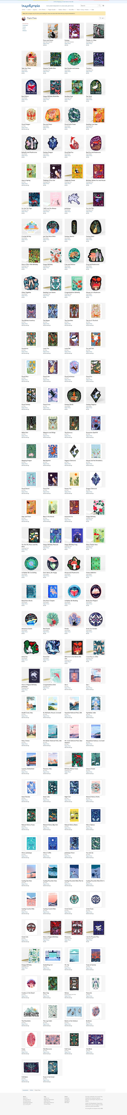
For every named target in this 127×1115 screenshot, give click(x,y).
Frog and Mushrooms (92, 264)
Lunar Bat (67, 348)
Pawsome (68, 937)
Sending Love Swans (49, 292)
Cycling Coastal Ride (49, 909)
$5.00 (87, 45)
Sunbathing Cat (48, 965)
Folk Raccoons (47, 1049)
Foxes (23, 1049)
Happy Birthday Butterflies (51, 96)
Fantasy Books (69, 404)
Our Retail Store (27, 1101)
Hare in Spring (26, 180)
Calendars (25, 25)
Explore (35, 9)
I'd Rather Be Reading (71, 600)
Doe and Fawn (47, 124)
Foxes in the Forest (48, 1077)
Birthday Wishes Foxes (71, 769)
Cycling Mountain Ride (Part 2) (74, 881)
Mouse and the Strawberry (94, 460)
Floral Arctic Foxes (70, 124)
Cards (24, 27)
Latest (29, 9)
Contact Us (46, 1098)
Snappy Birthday (27, 965)
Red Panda (46, 628)
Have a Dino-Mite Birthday (30, 264)
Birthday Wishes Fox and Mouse (95, 180)
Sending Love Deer (92, 124)
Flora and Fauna (48, 40)
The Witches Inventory (28, 320)
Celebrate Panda (70, 180)
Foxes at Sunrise (91, 965)
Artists (23, 9)
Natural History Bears (71, 825)
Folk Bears (25, 1077)
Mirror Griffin (47, 853)
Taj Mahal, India (91, 713)
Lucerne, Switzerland (28, 769)
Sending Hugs (69, 96)
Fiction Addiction (91, 572)
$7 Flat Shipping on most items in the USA (63, 1)
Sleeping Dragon (27, 460)
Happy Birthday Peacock (50, 544)
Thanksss (89, 68)
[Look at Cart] (103, 5)
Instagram (67, 1099)
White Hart (25, 432)
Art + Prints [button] (42, 9)
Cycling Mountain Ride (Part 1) (95, 881)
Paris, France (25, 741)
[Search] (99, 5)
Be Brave (89, 1021)
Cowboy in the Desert (28, 993)
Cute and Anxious (70, 264)
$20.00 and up (25, 129)
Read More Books (27, 600)
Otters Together (26, 292)
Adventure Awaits (27, 628)
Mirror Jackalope (27, 853)
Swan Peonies (26, 797)
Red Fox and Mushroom (93, 152)
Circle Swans (68, 909)
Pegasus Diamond (70, 460)
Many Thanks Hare (92, 544)
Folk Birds (89, 1049)
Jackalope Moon (70, 853)
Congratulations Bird (49, 685)
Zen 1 (87, 685)
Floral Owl (46, 488)
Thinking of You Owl (49, 180)
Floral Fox (89, 376)
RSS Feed (67, 1102)
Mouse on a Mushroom (93, 292)
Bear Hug (46, 993)
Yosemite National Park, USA (73, 713)
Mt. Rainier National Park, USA (52, 741)
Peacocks (89, 993)
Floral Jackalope (69, 376)
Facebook (67, 1098)
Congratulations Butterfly (72, 292)
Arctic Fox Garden (91, 628)
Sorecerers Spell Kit (92, 432)
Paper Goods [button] (52, 9)
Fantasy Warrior (69, 236)
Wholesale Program (27, 1102)
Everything (25, 23)
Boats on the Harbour (71, 1021)
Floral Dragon (26, 124)
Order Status (47, 1101)
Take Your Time (26, 68)
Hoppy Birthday (48, 264)
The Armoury (68, 432)
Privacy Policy (47, 1104)
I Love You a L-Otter (92, 657)
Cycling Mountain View (50, 881)
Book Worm (25, 96)
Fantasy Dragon (48, 152)
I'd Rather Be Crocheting (29, 572)
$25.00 (45, 45)
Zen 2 (66, 685)
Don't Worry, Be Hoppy (50, 572)
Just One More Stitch (49, 236)
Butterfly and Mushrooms (29, 152)
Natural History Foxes (28, 825)
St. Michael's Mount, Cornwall (52, 713)
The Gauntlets (69, 320)
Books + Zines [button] (62, 9)
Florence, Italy (47, 769)
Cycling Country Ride (28, 909)
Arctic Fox (24, 657)
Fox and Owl (90, 348)
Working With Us (27, 1099)
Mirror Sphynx (90, 825)
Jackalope (68, 208)
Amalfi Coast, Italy (27, 713)
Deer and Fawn (26, 516)
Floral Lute (46, 376)
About (24, 1096)
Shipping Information (49, 1099)
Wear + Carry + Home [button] (83, 9)
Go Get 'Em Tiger (27, 208)
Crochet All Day (26, 236)
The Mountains (26, 1021)
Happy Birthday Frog (71, 544)
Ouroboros (25, 348)
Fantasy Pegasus (91, 404)
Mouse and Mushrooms (72, 572)
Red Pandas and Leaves (72, 68)
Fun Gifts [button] (71, 9)
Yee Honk (89, 96)
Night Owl (68, 797)
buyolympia (25, 1090)
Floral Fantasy (26, 404)
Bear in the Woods (48, 516)
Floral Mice (25, 376)
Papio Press (46, 43)
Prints (24, 29)
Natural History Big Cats (50, 825)
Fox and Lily (89, 853)
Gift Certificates (27, 1104)
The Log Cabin (47, 1021)
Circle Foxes (89, 909)
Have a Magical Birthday (50, 937)
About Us (25, 1098)
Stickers (25, 30)
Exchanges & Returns (49, 1102)
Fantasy (67, 40)
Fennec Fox (68, 488)
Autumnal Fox (69, 516)
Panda (67, 628)
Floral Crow (46, 404)
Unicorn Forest (90, 769)
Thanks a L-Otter (91, 40)
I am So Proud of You (92, 937)
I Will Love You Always (49, 208)
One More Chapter (49, 600)
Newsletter (67, 1101)
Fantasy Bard (90, 236)
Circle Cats (25, 937)
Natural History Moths (93, 797)
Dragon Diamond (91, 488)
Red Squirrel (46, 460)
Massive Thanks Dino (49, 68)
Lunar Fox (46, 348)
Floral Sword (25, 488)
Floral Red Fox (69, 152)
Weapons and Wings (49, 432)
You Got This (90, 208)
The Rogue (46, 320)
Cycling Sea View (27, 881)
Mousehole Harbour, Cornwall (95, 741)
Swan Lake (46, 797)
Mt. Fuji (67, 965)
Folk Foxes (68, 1049)
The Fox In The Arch (92, 320)
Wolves (67, 993)
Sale (93, 9)
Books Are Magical (92, 600)
